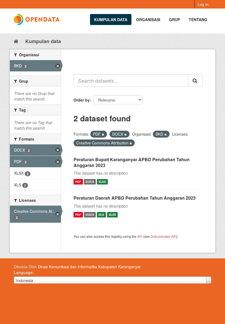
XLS (101, 215)
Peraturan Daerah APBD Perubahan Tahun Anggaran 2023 (135, 198)
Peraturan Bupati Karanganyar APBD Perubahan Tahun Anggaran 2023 (132, 162)
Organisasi (148, 19)
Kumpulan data (110, 19)
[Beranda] (16, 40)
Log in (203, 4)
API (139, 236)
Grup (174, 19)
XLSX (102, 182)
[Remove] (103, 134)
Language (23, 272)
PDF (78, 182)
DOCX (90, 182)
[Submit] (195, 80)
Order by (82, 100)
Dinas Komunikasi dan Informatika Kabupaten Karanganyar (89, 266)
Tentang (198, 19)
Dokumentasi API (163, 236)
